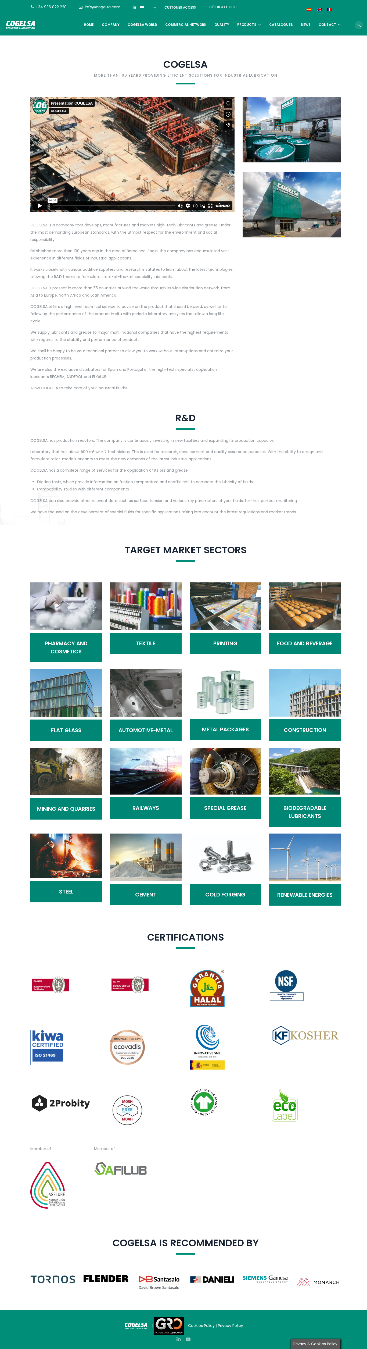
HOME (89, 24)
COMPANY (111, 24)
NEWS (306, 24)
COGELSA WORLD (142, 24)
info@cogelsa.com (102, 7)
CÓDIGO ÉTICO (223, 7)
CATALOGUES (281, 24)
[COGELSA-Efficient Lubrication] (21, 24)
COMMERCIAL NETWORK (185, 24)
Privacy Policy (231, 1325)
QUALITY (221, 24)
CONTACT (327, 24)
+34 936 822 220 (51, 7)
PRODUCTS (246, 24)
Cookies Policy (201, 1325)
